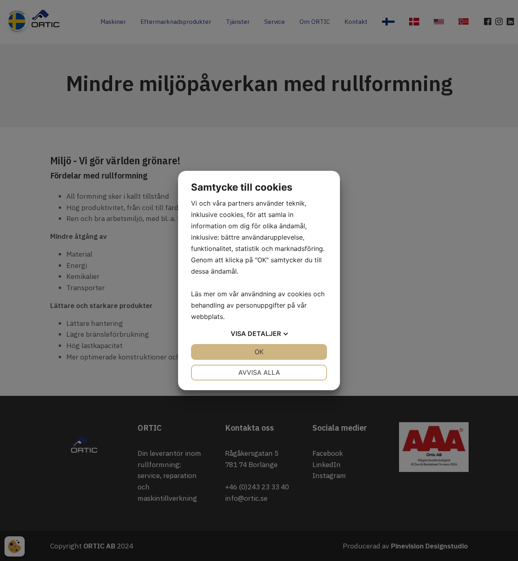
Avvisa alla (259, 372)
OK (259, 352)
